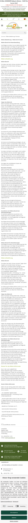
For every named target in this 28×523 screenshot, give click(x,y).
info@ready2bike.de (10, 437)
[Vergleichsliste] (13, 19)
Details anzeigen (14, 521)
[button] (7, 19)
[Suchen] (25, 32)
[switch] (4, 506)
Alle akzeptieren (14, 512)
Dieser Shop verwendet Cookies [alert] (14, 478)
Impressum (15, 501)
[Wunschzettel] (18, 19)
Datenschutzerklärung (6, 501)
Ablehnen (14, 517)
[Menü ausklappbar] (2, 25)
